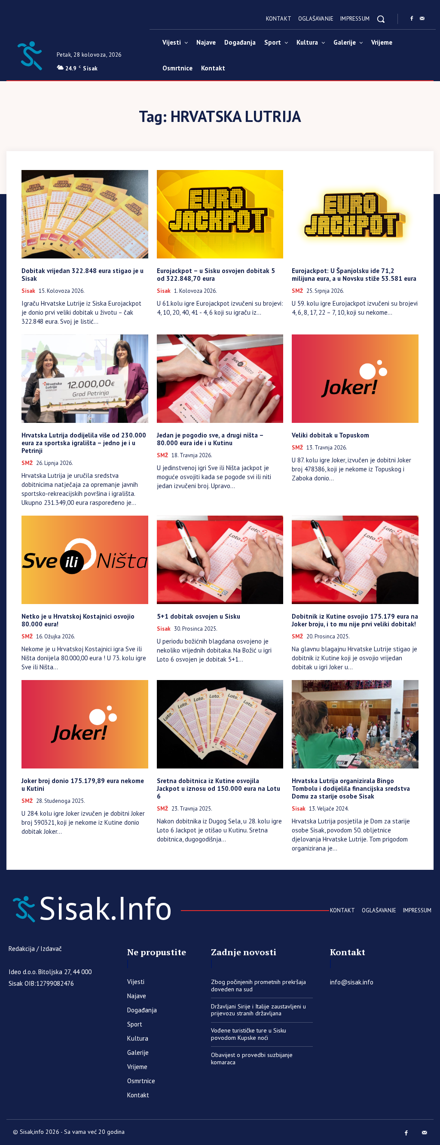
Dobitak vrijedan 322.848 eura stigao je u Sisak (82, 274)
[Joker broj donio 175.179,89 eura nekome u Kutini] (84, 724)
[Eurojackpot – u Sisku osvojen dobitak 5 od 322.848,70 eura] (220, 214)
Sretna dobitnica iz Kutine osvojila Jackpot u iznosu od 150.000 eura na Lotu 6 (218, 788)
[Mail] (422, 19)
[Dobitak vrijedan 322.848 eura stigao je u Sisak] (84, 214)
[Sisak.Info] (29, 54)
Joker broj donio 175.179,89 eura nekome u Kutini (82, 785)
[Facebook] (411, 19)
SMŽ (297, 291)
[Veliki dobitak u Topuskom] (355, 378)
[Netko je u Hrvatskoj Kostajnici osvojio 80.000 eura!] (84, 560)
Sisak (28, 291)
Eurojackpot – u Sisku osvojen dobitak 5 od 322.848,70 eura (216, 274)
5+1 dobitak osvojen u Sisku (198, 616)
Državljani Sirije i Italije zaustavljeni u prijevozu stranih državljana (258, 1009)
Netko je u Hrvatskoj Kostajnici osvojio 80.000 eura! (77, 620)
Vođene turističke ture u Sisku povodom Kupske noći (248, 1034)
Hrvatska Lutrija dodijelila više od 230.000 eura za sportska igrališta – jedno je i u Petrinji (83, 443)
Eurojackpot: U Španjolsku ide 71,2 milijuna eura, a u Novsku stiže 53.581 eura (354, 274)
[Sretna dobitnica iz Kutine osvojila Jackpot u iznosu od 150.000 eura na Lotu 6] (220, 724)
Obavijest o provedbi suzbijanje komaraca (252, 1058)
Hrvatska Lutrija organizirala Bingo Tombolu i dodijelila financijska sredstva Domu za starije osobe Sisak (351, 788)
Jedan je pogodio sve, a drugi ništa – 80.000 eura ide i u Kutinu (210, 439)
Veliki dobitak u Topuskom (330, 435)
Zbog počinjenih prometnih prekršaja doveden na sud (258, 985)
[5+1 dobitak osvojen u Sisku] (220, 560)
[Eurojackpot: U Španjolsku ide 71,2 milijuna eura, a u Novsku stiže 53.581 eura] (355, 214)
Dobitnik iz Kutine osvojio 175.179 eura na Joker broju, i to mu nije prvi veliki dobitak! (355, 620)
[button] (380, 19)
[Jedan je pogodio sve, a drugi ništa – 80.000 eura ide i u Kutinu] (220, 378)
